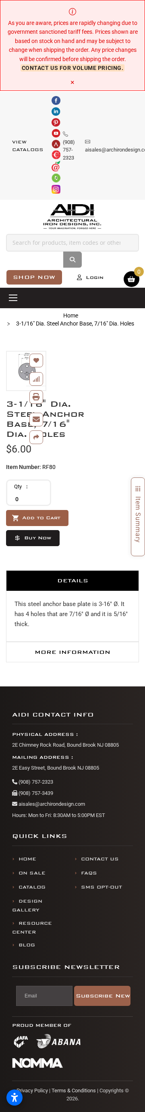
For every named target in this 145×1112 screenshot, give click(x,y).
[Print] (36, 397)
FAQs (89, 873)
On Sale (32, 873)
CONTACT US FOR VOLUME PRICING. (73, 68)
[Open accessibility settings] (14, 1097)
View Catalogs (28, 146)
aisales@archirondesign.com (51, 804)
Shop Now (34, 277)
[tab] (72, 580)
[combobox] (72, 243)
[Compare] (36, 379)
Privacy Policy (32, 1090)
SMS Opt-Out (101, 887)
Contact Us (100, 859)
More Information (72, 652)
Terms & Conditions (74, 1090)
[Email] (36, 419)
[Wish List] (36, 360)
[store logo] (73, 216)
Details (72, 580)
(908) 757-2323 (35, 782)
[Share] (36, 437)
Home (70, 315)
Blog (27, 945)
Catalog (32, 887)
